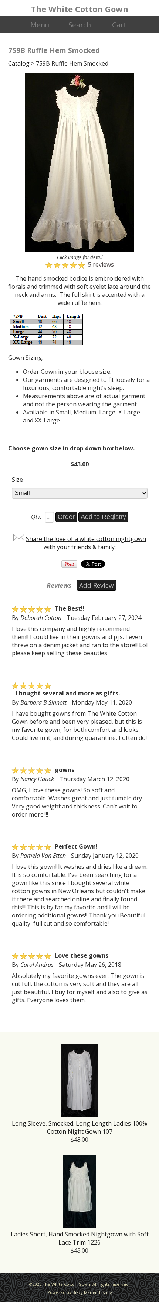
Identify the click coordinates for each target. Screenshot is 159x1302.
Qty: (36, 517)
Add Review (96, 585)
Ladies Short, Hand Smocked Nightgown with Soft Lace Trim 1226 (80, 1238)
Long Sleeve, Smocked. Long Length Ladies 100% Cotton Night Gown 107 (79, 1127)
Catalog (19, 63)
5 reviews (101, 264)
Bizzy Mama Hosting (92, 1292)
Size (17, 479)
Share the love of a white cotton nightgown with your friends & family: (86, 543)
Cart (119, 24)
